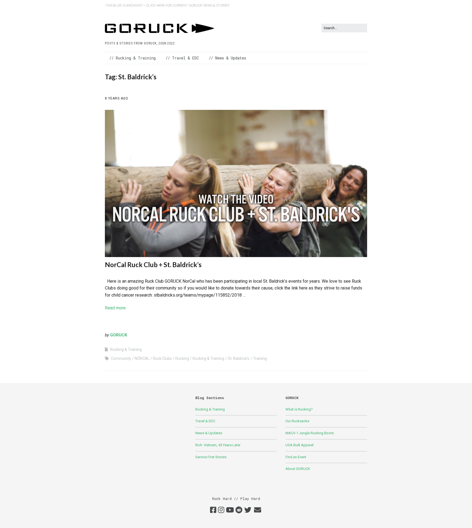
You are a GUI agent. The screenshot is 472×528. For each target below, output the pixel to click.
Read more (115, 307)
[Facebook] (213, 510)
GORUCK (118, 335)
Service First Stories (210, 457)
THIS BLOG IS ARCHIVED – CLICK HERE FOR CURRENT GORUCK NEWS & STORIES (167, 5)
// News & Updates (227, 58)
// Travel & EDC (182, 58)
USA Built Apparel (299, 445)
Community (121, 358)
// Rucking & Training (132, 58)
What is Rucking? (299, 409)
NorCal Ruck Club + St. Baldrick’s (153, 264)
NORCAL (142, 358)
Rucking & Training (126, 349)
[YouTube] (230, 510)
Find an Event (295, 457)
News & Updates (208, 433)
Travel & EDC (205, 421)
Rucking (182, 358)
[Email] (257, 510)
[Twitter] (247, 510)
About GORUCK (297, 469)
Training (260, 358)
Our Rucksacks (297, 421)
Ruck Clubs (162, 358)
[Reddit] (239, 510)
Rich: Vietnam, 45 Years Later (217, 445)
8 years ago (116, 98)
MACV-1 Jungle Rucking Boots (309, 433)
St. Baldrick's (238, 358)
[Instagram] (221, 510)
